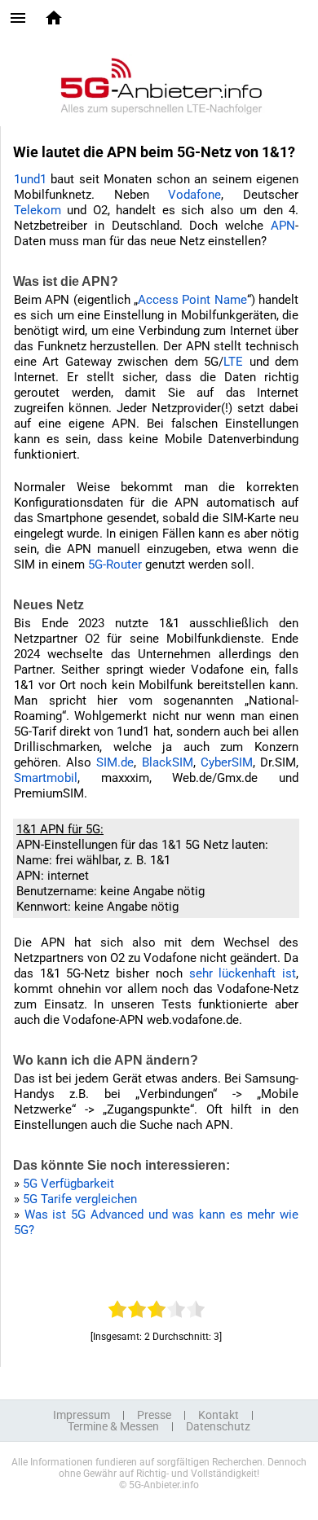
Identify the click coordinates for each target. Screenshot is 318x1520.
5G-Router (115, 564)
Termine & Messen (113, 1426)
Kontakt (218, 1415)
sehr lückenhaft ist (242, 973)
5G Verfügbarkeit (68, 1183)
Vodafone (194, 194)
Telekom (37, 210)
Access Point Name (192, 299)
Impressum (81, 1415)
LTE (233, 361)
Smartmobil (45, 778)
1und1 (30, 179)
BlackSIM (167, 762)
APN (283, 225)
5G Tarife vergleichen (80, 1199)
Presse (154, 1415)
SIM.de (115, 762)
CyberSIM (227, 762)
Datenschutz (218, 1426)
